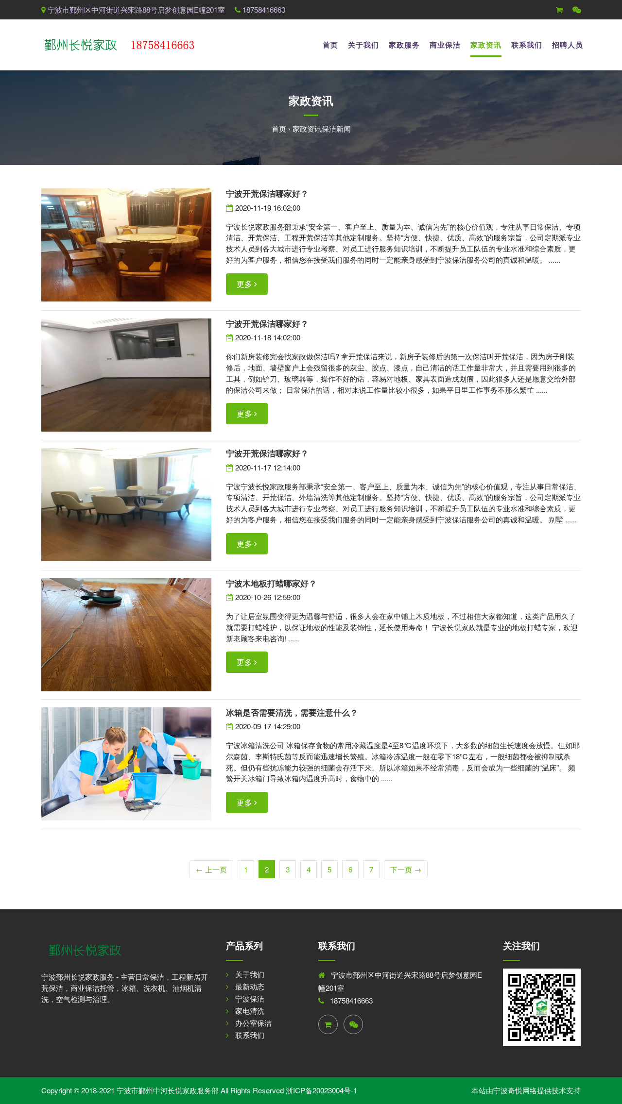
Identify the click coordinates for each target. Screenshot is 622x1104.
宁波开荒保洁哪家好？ (267, 193)
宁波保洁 (249, 998)
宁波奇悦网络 (515, 1090)
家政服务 (404, 44)
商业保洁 (445, 44)
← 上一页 (211, 869)
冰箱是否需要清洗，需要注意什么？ (292, 712)
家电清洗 (249, 1010)
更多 (245, 283)
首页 (330, 44)
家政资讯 (485, 44)
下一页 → (405, 869)
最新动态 (249, 986)
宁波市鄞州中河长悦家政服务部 (168, 1090)
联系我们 (526, 44)
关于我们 (363, 44)
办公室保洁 (253, 1023)
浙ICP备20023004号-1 (321, 1090)
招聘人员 (567, 44)
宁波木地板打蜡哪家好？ (271, 583)
